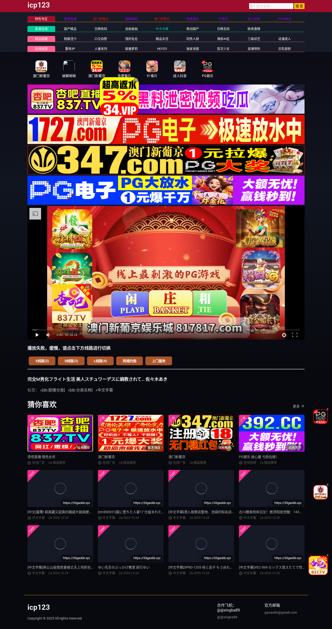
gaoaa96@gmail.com (280, 612)
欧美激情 (254, 29)
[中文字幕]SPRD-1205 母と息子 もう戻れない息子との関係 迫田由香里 (221, 567)
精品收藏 (41, 39)
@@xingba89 (227, 617)
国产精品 (70, 29)
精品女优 (162, 39)
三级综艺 (254, 39)
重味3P (70, 49)
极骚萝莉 (131, 49)
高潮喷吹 (254, 49)
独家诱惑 (192, 49)
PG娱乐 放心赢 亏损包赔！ (259, 457)
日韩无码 (223, 29)
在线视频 (41, 49)
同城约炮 (129, 361)
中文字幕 (162, 29)
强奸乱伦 (131, 39)
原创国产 (192, 29)
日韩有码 (101, 29)
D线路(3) (71, 361)
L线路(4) (100, 361)
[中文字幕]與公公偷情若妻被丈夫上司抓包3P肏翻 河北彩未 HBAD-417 (79, 567)
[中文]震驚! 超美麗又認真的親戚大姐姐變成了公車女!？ (68, 512)
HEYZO (162, 49)
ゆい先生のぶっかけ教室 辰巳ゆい (124, 567)
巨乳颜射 (284, 49)
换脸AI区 (223, 39)
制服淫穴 (70, 39)
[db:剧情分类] (53, 390)
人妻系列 (101, 49)
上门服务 (159, 361)
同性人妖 (192, 39)
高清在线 (41, 29)
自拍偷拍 (131, 29)
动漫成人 (284, 39)
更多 (296, 406)
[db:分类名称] (81, 390)
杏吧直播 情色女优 (41, 457)
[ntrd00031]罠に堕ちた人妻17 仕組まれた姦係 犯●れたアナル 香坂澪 (150, 512)
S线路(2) (42, 361)
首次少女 (223, 49)
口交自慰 (101, 39)
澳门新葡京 (106, 457)
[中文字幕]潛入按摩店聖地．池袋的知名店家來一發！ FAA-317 (215, 512)
